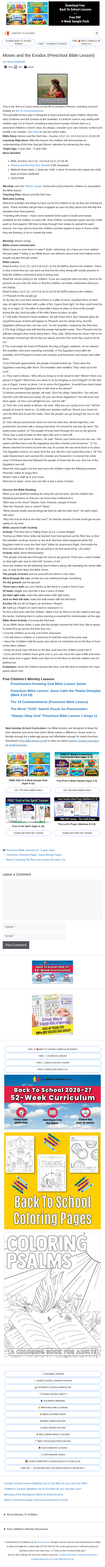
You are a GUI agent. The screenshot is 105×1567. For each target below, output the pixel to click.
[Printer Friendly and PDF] (19, 69)
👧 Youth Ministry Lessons (52, 1448)
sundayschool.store (67, 1555)
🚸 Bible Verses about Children (53, 1434)
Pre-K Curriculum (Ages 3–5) (53, 1069)
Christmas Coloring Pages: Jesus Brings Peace (34, 854)
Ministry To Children (23, 33)
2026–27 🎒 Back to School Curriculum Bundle (53, 1049)
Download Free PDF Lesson (28, 833)
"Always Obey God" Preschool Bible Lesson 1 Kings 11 (54, 716)
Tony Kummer (43, 1542)
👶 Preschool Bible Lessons (53, 1407)
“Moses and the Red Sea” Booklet (30, 165)
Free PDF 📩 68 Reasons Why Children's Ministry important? (53, 1468)
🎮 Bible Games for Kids (52, 1421)
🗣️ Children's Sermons (53, 1401)
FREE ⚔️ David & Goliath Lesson (52, 1063)
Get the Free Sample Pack (28, 790)
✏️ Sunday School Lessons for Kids (53, 1381)
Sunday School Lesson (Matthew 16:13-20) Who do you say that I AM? (45, 1483)
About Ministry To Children (22, 1514)
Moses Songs (33, 186)
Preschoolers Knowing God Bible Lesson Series (48, 684)
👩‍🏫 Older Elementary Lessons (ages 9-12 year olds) (52, 1461)
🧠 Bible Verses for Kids (53, 1428)
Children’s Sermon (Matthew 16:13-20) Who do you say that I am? (42, 1488)
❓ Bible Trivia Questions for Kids (53, 1441)
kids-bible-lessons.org (64, 1559)
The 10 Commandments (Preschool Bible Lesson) (49, 702)
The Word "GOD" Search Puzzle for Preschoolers (49, 709)
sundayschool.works (87, 1555)
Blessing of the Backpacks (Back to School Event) (33, 1494)
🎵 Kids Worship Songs (53, 1455)
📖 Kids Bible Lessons (53, 1374)
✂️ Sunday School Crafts (52, 1394)
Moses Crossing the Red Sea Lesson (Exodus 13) (35, 859)
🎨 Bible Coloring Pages (53, 1414)
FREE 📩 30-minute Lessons (52, 44)
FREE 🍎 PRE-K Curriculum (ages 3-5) (86, 42)
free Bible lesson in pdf (33, 740)
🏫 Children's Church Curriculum (53, 1387)
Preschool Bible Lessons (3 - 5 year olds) (30, 850)
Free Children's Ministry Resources (27, 1529)
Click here (33, 131)
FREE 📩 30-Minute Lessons (53, 1056)
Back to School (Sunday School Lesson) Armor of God (36, 1500)
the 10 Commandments (29, 110)
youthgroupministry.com (42, 1559)
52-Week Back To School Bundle (19, 42)
